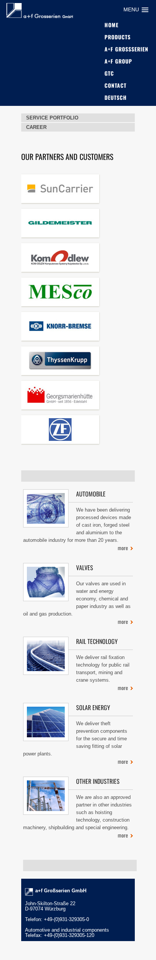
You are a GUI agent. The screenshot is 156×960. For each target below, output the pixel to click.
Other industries (98, 781)
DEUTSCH (116, 97)
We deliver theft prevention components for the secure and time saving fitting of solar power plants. (75, 739)
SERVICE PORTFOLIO (52, 118)
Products (118, 37)
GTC (109, 73)
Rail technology (97, 641)
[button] (136, 10)
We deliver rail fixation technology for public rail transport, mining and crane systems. (102, 668)
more (123, 548)
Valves (84, 567)
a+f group (118, 61)
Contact (115, 85)
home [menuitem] (112, 25)
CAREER (36, 127)
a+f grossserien (126, 49)
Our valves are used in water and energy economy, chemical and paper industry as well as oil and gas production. (77, 599)
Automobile (91, 493)
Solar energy (93, 707)
